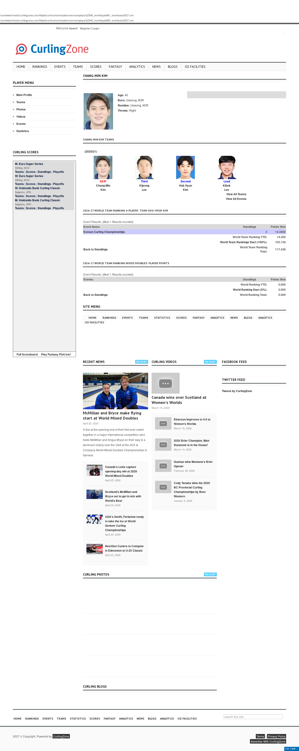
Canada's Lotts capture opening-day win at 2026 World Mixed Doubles (121, 471)
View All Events (236, 199)
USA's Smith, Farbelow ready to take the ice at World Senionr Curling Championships (124, 523)
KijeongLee (144, 187)
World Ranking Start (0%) (249, 289)
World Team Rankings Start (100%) (243, 242)
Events (60, 67)
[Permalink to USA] (94, 518)
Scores (96, 67)
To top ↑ (291, 748)
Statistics (22, 131)
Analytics (137, 67)
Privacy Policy (276, 736)
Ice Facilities (195, 67)
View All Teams (236, 194)
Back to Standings (95, 249)
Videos (20, 116)
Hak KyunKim (185, 187)
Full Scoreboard (27, 354)
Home (21, 67)
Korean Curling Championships (104, 232)
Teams (78, 67)
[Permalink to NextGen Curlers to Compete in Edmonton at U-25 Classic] (94, 548)
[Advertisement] (44, 280)
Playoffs (58, 172)
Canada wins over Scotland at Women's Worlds (179, 400)
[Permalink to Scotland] (94, 493)
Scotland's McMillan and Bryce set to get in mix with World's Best (123, 496)
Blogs (173, 67)
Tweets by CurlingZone (237, 391)
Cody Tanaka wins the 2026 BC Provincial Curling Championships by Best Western (192, 489)
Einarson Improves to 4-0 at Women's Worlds (192, 421)
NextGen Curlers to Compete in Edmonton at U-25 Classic (124, 548)
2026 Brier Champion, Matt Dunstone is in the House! (191, 442)
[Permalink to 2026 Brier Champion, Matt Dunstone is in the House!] (163, 444)
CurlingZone (61, 736)
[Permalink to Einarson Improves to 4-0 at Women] (163, 423)
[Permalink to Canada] (94, 469)
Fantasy (115, 67)
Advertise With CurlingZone (268, 741)
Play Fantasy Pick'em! (56, 354)
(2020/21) (90, 151)
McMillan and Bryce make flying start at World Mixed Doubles (112, 415)
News (156, 67)
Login (96, 28)
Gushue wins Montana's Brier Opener (193, 464)
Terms (260, 736)
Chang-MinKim (103, 187)
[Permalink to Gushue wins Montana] (163, 465)
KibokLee (227, 187)
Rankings (39, 67)
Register (85, 28)
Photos (21, 109)
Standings (44, 172)
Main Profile (24, 95)
